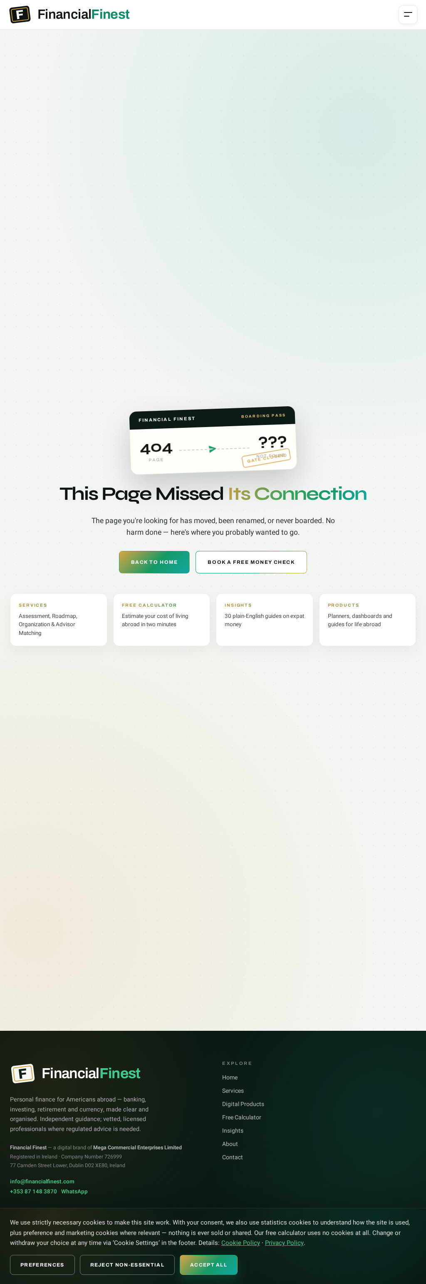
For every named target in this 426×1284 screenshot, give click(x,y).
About (230, 1144)
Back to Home (154, 562)
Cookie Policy (240, 1242)
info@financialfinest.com (42, 1182)
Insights (232, 1130)
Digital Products (243, 1104)
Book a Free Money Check (251, 562)
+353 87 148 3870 (33, 1192)
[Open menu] (408, 14)
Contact (232, 1157)
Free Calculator (241, 1117)
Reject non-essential (127, 1265)
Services (233, 1090)
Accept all (208, 1265)
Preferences (42, 1265)
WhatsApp (74, 1192)
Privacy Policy (284, 1242)
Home (230, 1077)
